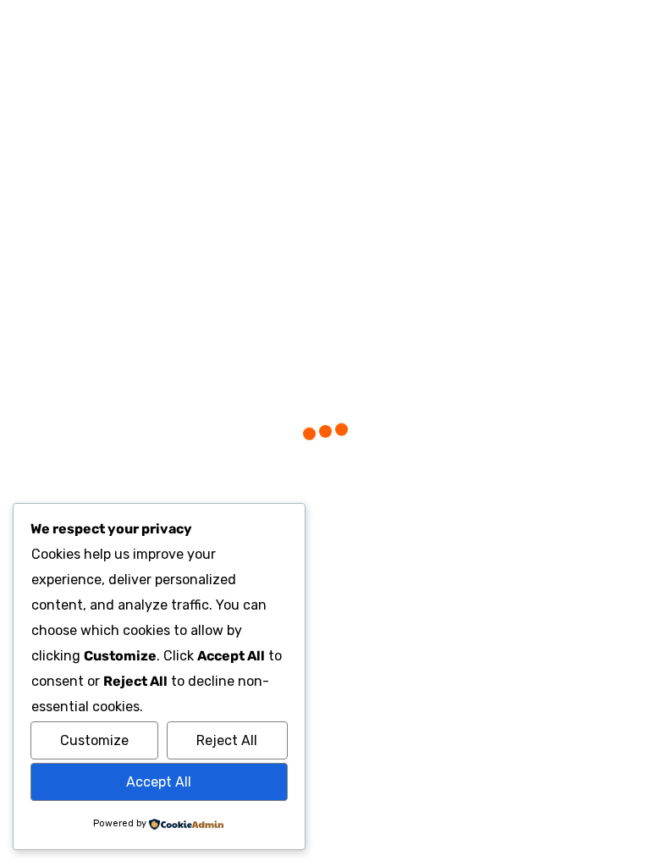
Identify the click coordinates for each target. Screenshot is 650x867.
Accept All (158, 782)
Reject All (226, 740)
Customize (94, 740)
